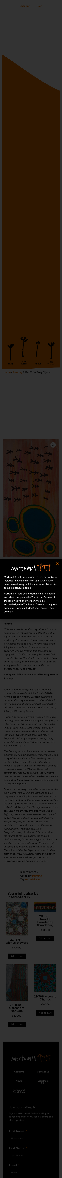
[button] (57, 563)
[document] (31, 589)
